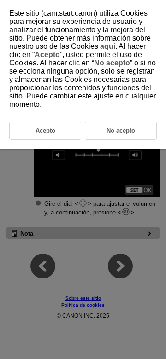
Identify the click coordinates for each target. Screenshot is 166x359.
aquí (107, 46)
